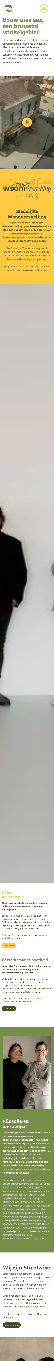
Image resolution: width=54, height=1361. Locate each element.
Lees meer (9, 945)
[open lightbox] (27, 122)
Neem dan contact (24, 270)
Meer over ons (12, 1325)
